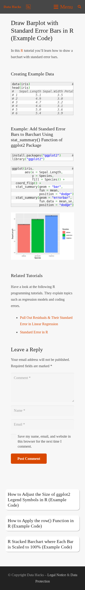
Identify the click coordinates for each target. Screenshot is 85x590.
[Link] (28, 7)
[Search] (79, 7)
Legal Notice (56, 575)
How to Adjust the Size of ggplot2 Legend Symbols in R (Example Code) (39, 500)
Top (80, 584)
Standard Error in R (34, 332)
